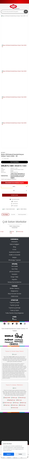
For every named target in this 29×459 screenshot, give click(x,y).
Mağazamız (14, 291)
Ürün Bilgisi (5, 214)
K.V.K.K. (14, 249)
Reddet (20, 454)
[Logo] (14, 6)
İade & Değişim (14, 244)
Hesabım (14, 274)
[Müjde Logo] (23, 402)
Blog (14, 247)
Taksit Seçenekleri (22, 214)
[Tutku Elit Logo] (22, 397)
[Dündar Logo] (14, 405)
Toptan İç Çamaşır (14, 308)
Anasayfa (14, 242)
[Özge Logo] (7, 405)
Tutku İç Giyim (14, 310)
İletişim (14, 257)
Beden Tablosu (23, 209)
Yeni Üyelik (14, 266)
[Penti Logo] (16, 402)
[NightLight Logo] (11, 400)
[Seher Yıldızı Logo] (7, 402)
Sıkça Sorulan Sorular (10, 209)
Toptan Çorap (14, 305)
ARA (26, 11)
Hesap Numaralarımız (14, 282)
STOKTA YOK (14, 195)
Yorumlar (13, 214)
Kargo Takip (14, 277)
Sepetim (14, 279)
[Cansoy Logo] (19, 233)
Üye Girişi (14, 269)
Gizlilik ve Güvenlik (14, 255)
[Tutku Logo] (14, 397)
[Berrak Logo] (10, 233)
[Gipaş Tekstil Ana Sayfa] (6, 397)
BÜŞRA (3, 152)
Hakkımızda (14, 296)
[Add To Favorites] (14, 199)
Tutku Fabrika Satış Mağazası (14, 313)
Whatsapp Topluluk (14, 260)
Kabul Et (9, 454)
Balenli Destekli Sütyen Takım (17, 169)
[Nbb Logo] (19, 400)
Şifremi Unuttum (14, 271)
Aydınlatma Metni (14, 252)
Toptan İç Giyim (14, 302)
